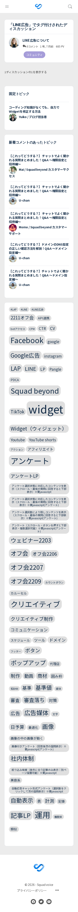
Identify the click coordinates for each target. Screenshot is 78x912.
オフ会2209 (26, 581)
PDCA (15, 379)
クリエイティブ (35, 604)
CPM (32, 329)
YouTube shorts (42, 439)
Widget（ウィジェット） (39, 428)
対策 (53, 700)
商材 (42, 675)
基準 (26, 688)
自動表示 (22, 800)
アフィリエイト (40, 449)
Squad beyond (35, 390)
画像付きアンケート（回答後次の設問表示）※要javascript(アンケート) (39, 747)
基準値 (44, 687)
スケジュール (20, 640)
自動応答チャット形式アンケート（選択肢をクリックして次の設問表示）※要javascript (39, 789)
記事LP (21, 815)
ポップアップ (28, 662)
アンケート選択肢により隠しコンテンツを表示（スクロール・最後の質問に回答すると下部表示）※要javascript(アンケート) (39, 515)
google (53, 341)
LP (42, 369)
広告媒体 (36, 712)
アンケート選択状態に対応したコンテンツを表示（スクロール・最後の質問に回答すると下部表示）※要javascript (39, 489)
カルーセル (19, 593)
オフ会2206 (44, 553)
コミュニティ (34, 55)
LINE (30, 368)
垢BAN (14, 688)
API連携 (44, 318)
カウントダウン (54, 582)
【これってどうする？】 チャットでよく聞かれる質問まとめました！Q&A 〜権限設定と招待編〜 (39, 160)
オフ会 (19, 553)
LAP (16, 368)
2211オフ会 (22, 317)
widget (45, 408)
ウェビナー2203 (31, 540)
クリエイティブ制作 (32, 618)
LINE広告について (36, 40)
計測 (49, 800)
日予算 (17, 727)
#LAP (14, 309)
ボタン (32, 650)
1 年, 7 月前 (46, 46)
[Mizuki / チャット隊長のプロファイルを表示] (14, 42)
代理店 (55, 663)
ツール (39, 640)
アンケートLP (24, 476)
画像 (48, 726)
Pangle (55, 369)
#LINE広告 (38, 309)
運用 (42, 814)
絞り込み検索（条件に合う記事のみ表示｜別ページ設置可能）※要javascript (39, 771)
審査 (15, 700)
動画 (28, 675)
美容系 (15, 780)
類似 (14, 829)
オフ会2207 (27, 567)
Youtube (18, 439)
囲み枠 (56, 676)
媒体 (58, 688)
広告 (15, 713)
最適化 (33, 727)
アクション (17, 449)
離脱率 (58, 817)
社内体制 (22, 758)
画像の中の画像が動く (27, 738)
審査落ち (34, 700)
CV (52, 328)
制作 (15, 675)
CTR (42, 328)
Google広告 (25, 355)
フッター (16, 651)
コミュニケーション (29, 630)
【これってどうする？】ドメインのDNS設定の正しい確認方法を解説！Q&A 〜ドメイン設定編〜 (39, 248)
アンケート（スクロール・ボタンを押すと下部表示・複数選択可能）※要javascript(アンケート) (39, 528)
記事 (61, 801)
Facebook (27, 340)
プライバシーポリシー (32, 890)
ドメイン (57, 640)
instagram (53, 356)
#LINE (24, 309)
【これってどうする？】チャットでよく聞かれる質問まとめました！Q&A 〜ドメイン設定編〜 (38, 275)
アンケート (30, 460)
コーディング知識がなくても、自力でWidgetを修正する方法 (34, 109)
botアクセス (18, 329)
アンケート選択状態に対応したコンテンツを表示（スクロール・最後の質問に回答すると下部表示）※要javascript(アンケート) (39, 502)
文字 (55, 714)
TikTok (17, 411)
